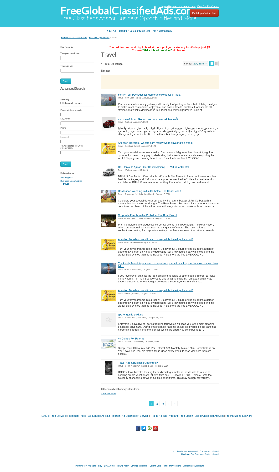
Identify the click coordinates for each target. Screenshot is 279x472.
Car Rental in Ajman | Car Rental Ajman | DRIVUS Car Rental (153, 167)
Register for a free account (182, 6)
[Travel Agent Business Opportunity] (108, 368)
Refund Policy (123, 465)
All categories (66, 177)
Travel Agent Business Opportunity (138, 362)
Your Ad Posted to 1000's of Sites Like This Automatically (139, 31)
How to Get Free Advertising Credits (195, 454)
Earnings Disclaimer (139, 465)
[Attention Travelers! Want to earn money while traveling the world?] (108, 148)
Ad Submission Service (135, 416)
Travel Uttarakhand (108, 393)
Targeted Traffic (77, 416)
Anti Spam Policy (95, 465)
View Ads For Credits (208, 6)
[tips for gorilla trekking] (108, 320)
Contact (215, 451)
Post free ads (205, 451)
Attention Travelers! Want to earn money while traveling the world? (155, 143)
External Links (155, 465)
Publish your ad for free (204, 13)
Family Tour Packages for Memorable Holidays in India (149, 94)
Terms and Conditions (172, 465)
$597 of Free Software (54, 416)
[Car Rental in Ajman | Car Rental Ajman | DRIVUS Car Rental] (108, 172)
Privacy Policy (81, 465)
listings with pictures (72, 103)
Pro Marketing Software (238, 416)
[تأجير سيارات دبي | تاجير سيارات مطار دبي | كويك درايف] (108, 124)
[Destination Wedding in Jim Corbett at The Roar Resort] (108, 196)
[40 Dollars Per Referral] (108, 344)
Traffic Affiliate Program (164, 416)
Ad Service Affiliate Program (104, 416)
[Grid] (216, 63)
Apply (66, 81)
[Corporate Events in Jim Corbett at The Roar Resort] (108, 220)
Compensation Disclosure (193, 465)
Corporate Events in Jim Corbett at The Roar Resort (147, 215)
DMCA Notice (109, 465)
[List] (211, 63)
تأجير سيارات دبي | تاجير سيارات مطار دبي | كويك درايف (148, 119)
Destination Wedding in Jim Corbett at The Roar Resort (149, 191)
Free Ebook (186, 416)
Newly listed (198, 63)
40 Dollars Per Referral (131, 338)
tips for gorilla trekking (130, 314)
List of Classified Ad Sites (209, 416)
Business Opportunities (71, 180)
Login (164, 6)
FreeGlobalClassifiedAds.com (127, 10)
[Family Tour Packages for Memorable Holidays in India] (108, 100)
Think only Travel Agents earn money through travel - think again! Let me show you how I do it (168, 264)
